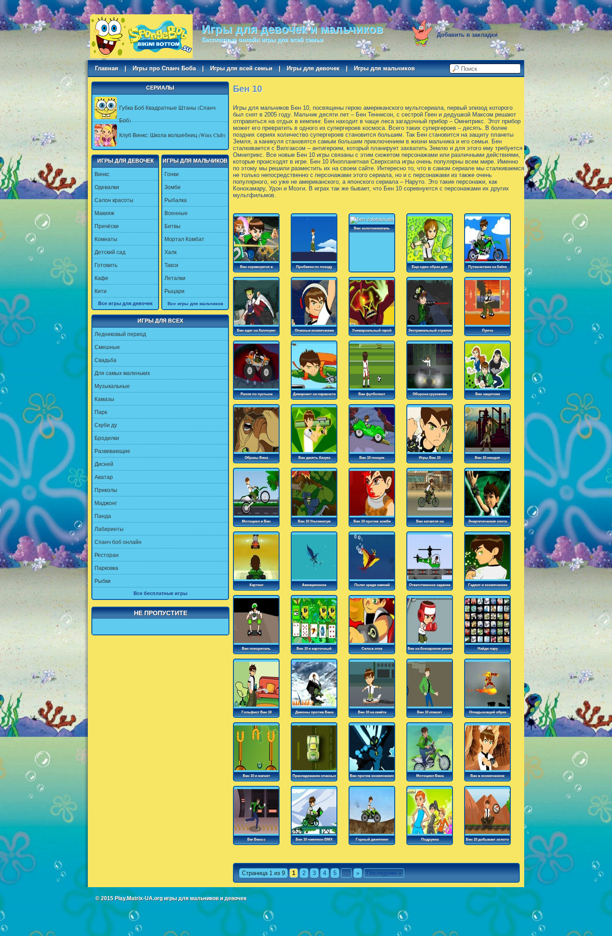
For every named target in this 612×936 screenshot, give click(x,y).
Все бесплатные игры (160, 593)
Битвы (172, 225)
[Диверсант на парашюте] (314, 389)
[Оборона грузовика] (429, 389)
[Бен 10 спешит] (429, 707)
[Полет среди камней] (371, 579)
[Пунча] (487, 325)
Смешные (107, 346)
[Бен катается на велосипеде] (429, 516)
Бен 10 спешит (429, 712)
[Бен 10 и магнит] (256, 770)
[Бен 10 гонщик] (371, 452)
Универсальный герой (372, 330)
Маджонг (106, 502)
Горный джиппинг (372, 839)
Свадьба (105, 359)
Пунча (487, 330)
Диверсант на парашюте (314, 394)
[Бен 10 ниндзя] (487, 452)
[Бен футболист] (371, 389)
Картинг (256, 585)
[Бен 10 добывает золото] (487, 834)
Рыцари (174, 290)
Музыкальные (112, 385)
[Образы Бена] (256, 452)
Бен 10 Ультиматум (314, 521)
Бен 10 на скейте (372, 712)
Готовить (106, 264)
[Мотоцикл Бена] (429, 770)
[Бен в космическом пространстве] (487, 770)
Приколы (106, 489)
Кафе (101, 277)
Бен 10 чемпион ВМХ (314, 839)
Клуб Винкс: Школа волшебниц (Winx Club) (172, 134)
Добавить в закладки (467, 34)
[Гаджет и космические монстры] (487, 579)
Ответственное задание (429, 585)
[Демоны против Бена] (314, 707)
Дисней (104, 463)
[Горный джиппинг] (371, 834)
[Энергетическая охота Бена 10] (487, 516)
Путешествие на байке (487, 267)
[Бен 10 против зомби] (371, 516)
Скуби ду (106, 424)
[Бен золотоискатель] (372, 219)
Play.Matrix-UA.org (139, 898)
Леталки (174, 277)
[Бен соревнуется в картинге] (256, 261)
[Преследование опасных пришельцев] (314, 770)
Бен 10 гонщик (371, 458)
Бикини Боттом (141, 36)
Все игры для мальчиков (195, 303)
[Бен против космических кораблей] (371, 770)
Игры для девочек (313, 68)
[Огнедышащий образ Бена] (487, 707)
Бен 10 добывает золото (487, 839)
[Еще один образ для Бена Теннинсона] (429, 261)
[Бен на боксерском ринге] (429, 643)
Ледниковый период (120, 333)
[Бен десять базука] (314, 452)
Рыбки (103, 580)
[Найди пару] (487, 643)
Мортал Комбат (184, 238)
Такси (171, 264)
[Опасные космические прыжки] (314, 325)
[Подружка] (429, 834)
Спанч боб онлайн (118, 541)
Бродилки (107, 437)
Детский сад (110, 251)
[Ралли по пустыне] (256, 389)
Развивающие (112, 450)
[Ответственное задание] (429, 579)
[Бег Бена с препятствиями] (256, 834)
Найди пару (488, 649)
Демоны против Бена (314, 712)
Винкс (102, 173)
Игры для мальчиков (384, 68)
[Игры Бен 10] (429, 452)
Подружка (430, 839)
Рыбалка (175, 199)
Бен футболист (371, 394)
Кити (101, 290)
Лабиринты (109, 528)
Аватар (104, 476)
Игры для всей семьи (241, 68)
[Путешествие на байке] (487, 261)
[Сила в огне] (371, 643)
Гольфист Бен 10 (256, 712)
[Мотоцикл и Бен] (256, 516)
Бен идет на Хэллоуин (256, 330)
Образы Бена (256, 458)
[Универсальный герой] (371, 325)
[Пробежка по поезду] (314, 261)
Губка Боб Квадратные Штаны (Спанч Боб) (167, 114)
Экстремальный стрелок (430, 330)
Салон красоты (114, 199)
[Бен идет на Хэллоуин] (256, 325)
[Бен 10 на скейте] (371, 707)
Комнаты (106, 238)
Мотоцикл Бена (430, 776)
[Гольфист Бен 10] (256, 707)
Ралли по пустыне (256, 394)
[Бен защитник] (487, 389)
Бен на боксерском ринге (430, 649)
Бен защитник (487, 394)
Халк (170, 251)
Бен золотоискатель (372, 228)
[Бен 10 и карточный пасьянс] (314, 643)
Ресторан (107, 554)
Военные (176, 212)
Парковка (106, 567)
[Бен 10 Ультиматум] (314, 516)
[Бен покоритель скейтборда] (256, 643)
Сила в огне (372, 649)
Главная (106, 68)
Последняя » (383, 873)
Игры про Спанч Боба (164, 68)
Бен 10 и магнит (256, 776)
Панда (103, 515)
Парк (101, 411)
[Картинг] (256, 579)
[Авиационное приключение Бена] (314, 579)
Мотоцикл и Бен (256, 521)
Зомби (172, 186)
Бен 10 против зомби (372, 521)
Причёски (107, 225)
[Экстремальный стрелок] (429, 325)
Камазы (104, 398)
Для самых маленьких (122, 372)
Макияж (104, 212)
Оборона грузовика (430, 394)
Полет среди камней (372, 585)
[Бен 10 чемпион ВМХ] (314, 834)
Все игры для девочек (125, 303)
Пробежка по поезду (314, 267)
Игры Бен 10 (429, 458)
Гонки (171, 173)
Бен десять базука (314, 458)
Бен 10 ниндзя (487, 458)
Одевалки (107, 186)
